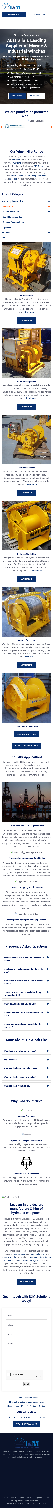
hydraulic (16, 159)
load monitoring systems (29, 1260)
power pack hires (36, 1257)
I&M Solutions (39, 166)
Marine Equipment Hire (12, 201)
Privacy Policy (17, 1500)
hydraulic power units (36, 175)
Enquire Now (14, 14)
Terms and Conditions (33, 1500)
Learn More (26, 320)
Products (6, 232)
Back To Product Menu (26, 745)
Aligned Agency (41, 1503)
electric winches (18, 175)
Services (5, 237)
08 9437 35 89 (39, 14)
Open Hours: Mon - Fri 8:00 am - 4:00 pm (27, 1406)
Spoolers (7, 227)
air (44, 1254)
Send (26, 1384)
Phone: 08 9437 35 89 (27, 1397)
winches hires (19, 1254)
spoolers (13, 178)
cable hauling (35, 1254)
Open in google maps (26, 1424)
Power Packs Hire (11, 211)
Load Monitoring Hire (12, 217)
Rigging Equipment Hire (13, 222)
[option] (14, 127)
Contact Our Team (26, 734)
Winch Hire (8, 206)
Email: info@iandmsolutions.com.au (27, 1402)
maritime (17, 163)
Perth (14, 59)
